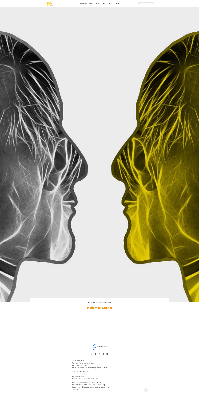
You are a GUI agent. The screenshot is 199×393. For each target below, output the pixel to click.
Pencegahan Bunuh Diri (85, 3)
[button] (91, 354)
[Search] (153, 4)
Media (110, 3)
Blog (104, 3)
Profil (97, 3)
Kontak (118, 3)
